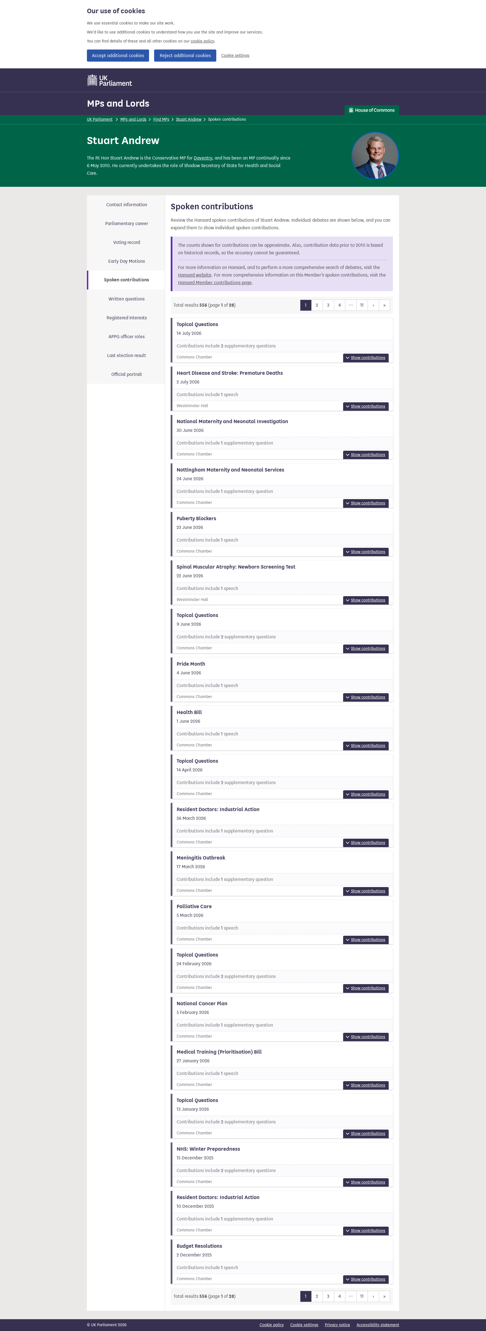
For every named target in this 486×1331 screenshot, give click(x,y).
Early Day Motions (126, 261)
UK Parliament (99, 119)
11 (362, 305)
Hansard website (195, 275)
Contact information (126, 204)
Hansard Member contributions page (215, 282)
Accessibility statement (378, 1325)
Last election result (126, 355)
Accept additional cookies (118, 55)
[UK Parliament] (110, 80)
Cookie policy (272, 1325)
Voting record (126, 242)
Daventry (203, 158)
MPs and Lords (118, 103)
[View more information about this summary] (282, 340)
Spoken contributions (126, 280)
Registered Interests (127, 317)
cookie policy (202, 41)
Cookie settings (235, 55)
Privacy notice (337, 1325)
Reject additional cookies (185, 55)
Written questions (127, 299)
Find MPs (161, 119)
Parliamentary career (126, 223)
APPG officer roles (127, 336)
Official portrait (126, 374)
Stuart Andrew (188, 119)
